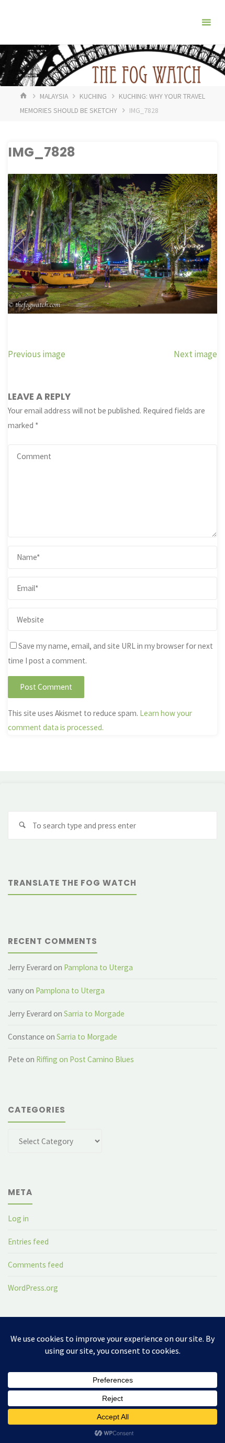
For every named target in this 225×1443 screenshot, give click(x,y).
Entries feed (28, 1242)
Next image (195, 354)
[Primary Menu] (206, 22)
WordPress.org (33, 1288)
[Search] (22, 825)
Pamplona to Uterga (98, 967)
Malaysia (54, 96)
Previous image (36, 354)
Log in (18, 1218)
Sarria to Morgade (94, 1014)
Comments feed (35, 1265)
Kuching (93, 96)
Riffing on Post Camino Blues (85, 1059)
